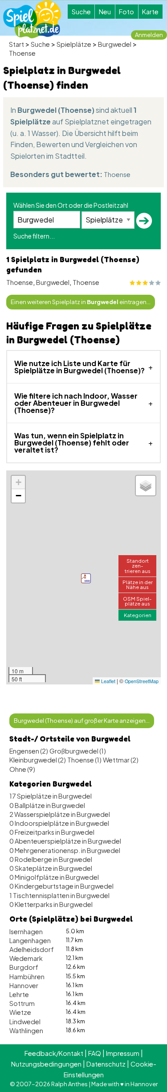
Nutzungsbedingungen (46, 1064)
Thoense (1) (84, 760)
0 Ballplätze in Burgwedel (47, 805)
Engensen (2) (28, 751)
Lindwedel (25, 1022)
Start (16, 44)
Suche (81, 12)
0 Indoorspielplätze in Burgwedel (59, 823)
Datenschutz (106, 1064)
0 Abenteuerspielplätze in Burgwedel (65, 841)
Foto (126, 12)
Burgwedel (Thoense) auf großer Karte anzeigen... (82, 720)
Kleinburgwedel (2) (37, 760)
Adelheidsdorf (31, 949)
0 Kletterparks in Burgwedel (51, 904)
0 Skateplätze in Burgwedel (50, 868)
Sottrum (22, 1003)
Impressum (122, 1053)
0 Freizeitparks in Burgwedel (51, 832)
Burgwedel (114, 44)
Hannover (23, 985)
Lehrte (19, 994)
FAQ (94, 1053)
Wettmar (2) (120, 760)
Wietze (20, 1012)
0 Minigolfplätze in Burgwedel (54, 877)
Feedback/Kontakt (53, 1053)
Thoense (22, 53)
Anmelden (149, 34)
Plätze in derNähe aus (137, 584)
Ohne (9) (22, 769)
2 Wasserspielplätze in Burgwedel (59, 814)
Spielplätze (74, 44)
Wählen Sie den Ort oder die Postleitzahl (70, 205)
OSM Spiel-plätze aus (137, 600)
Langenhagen (30, 940)
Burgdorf (23, 967)
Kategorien (137, 615)
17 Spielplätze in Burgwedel (50, 796)
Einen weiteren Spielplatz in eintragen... (81, 301)
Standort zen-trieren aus (138, 565)
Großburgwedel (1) (77, 751)
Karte (150, 12)
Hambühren (27, 976)
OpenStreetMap (142, 681)
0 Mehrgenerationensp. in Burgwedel (64, 850)
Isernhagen (26, 931)
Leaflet (107, 681)
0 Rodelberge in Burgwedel (50, 859)
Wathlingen (26, 1030)
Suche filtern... (34, 236)
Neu (105, 12)
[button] (86, 578)
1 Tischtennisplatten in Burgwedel (59, 895)
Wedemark (26, 958)
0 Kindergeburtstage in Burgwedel (61, 886)
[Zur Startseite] (32, 19)
